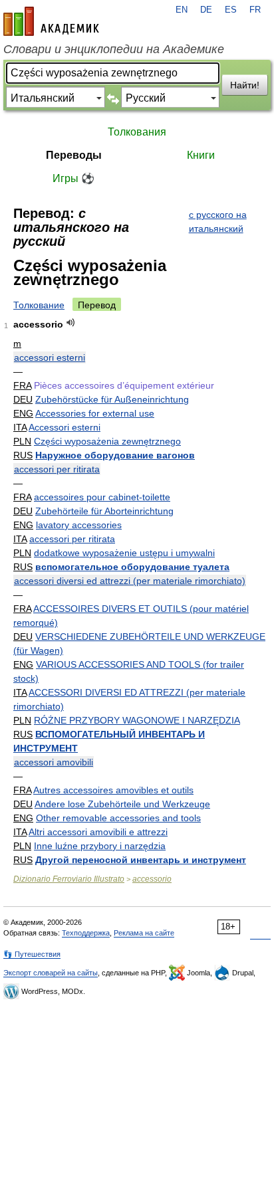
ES (231, 10)
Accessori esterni (64, 427)
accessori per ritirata (57, 469)
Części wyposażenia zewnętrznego (107, 441)
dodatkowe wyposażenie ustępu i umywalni (124, 552)
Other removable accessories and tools (118, 818)
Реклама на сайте (144, 933)
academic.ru (51, 21)
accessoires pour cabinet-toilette (102, 497)
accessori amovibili (53, 762)
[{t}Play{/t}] (71, 323)
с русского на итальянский (218, 221)
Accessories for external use (94, 413)
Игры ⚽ (73, 178)
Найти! (244, 85)
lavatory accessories (79, 525)
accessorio (152, 879)
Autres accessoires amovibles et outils (113, 790)
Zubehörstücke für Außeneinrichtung (112, 399)
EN (182, 10)
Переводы (74, 155)
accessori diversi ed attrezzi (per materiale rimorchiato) (129, 580)
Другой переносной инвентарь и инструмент (140, 859)
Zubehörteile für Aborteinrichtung (104, 511)
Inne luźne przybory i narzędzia (100, 845)
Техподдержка (86, 933)
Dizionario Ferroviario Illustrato (68, 879)
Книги (201, 155)
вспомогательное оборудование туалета (132, 566)
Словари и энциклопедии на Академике (113, 49)
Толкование (39, 305)
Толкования (137, 132)
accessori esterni (49, 357)
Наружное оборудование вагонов (115, 455)
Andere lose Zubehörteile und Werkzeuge (122, 804)
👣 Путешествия (32, 954)
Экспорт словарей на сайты (50, 973)
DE (206, 10)
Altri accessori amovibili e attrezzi (98, 832)
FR (255, 10)
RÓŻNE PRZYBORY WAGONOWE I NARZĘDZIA (137, 720)
